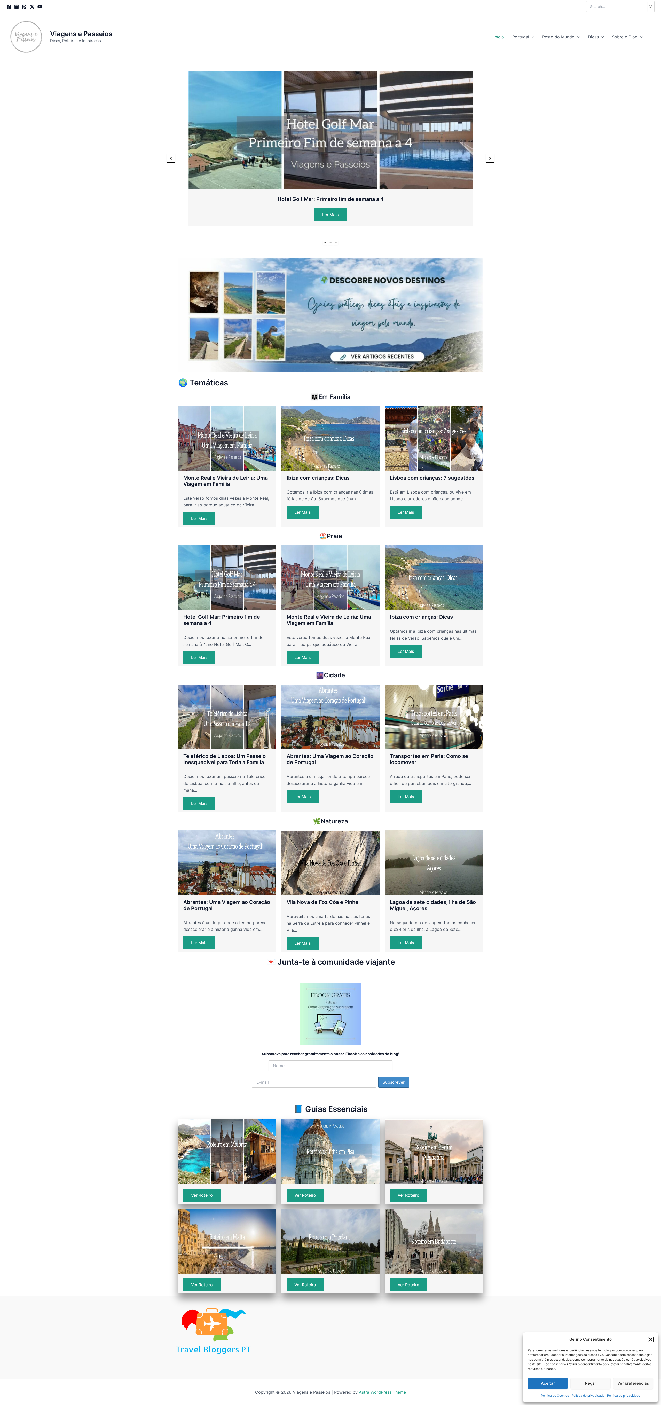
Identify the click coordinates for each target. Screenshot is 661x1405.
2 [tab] (330, 242)
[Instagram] (16, 6)
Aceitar (548, 1383)
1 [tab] (325, 242)
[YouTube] (39, 6)
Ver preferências (633, 1383)
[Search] (651, 6)
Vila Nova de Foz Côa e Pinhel (323, 902)
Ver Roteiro (202, 1195)
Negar (590, 1383)
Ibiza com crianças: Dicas (318, 478)
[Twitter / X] (32, 6)
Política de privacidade (587, 1396)
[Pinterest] (24, 6)
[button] (650, 1339)
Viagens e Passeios (81, 34)
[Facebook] (8, 6)
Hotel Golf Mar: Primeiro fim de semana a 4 (331, 199)
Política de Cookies (555, 1396)
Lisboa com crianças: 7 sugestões (432, 478)
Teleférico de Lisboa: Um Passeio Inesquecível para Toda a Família (224, 759)
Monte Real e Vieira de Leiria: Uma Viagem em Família (225, 481)
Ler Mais (330, 214)
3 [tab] (335, 242)
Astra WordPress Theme (382, 1392)
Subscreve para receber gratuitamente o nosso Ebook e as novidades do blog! (330, 1054)
